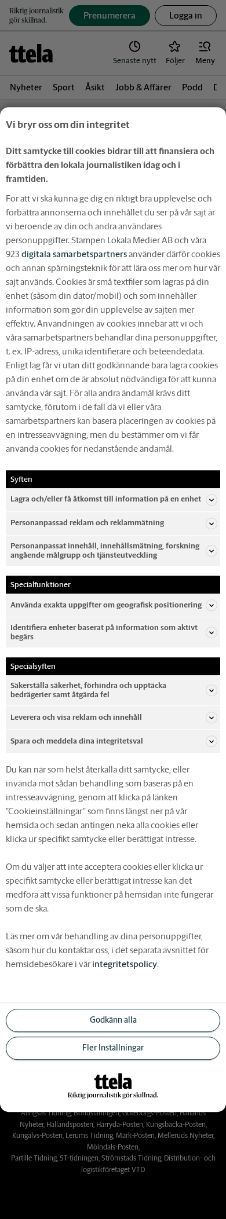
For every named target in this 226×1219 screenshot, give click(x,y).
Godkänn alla (113, 1020)
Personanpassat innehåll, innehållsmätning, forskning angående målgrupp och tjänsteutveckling (104, 550)
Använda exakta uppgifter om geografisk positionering (106, 605)
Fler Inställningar (113, 1048)
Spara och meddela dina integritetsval (76, 741)
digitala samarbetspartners (74, 253)
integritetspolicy (124, 963)
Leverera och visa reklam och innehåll (76, 717)
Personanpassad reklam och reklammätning (87, 523)
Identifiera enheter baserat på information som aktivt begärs (104, 632)
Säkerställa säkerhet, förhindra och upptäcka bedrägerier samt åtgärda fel (88, 690)
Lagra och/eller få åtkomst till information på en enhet (105, 499)
